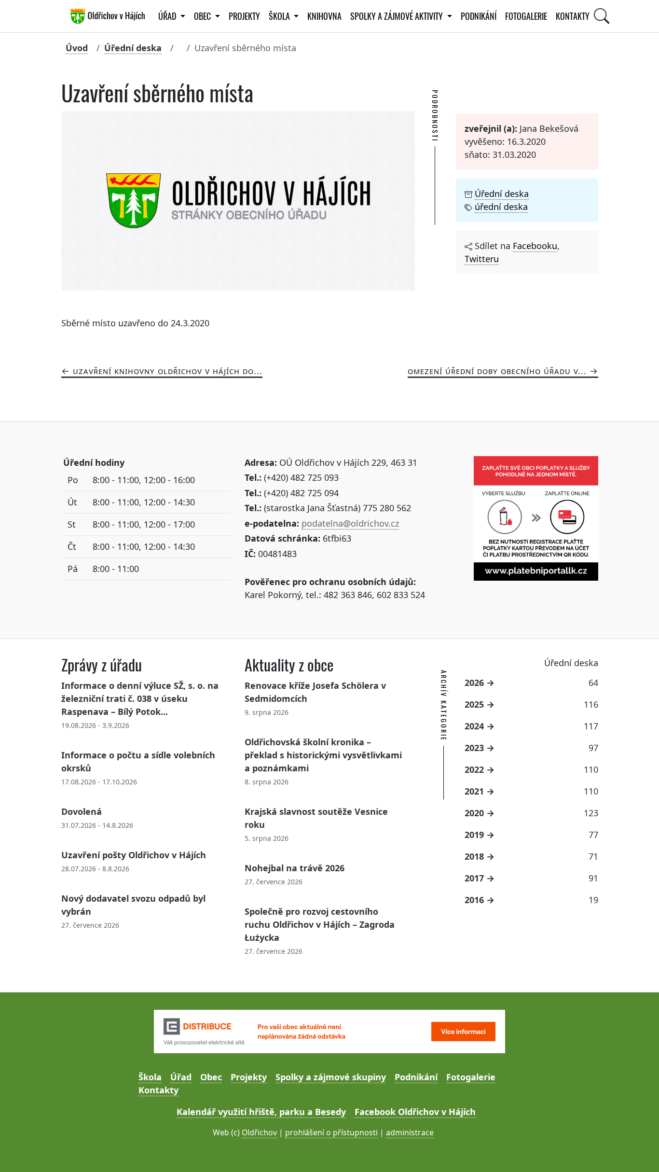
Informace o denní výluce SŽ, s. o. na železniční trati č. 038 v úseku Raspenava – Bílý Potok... (140, 698)
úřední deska (501, 206)
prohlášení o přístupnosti (331, 1132)
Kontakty (573, 16)
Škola (150, 1077)
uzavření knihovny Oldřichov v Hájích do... (167, 371)
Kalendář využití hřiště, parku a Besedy (261, 1111)
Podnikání (478, 16)
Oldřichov (259, 1132)
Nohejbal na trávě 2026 (294, 868)
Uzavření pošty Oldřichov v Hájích (133, 855)
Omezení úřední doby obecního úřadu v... (497, 371)
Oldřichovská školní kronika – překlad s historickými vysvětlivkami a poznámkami (323, 755)
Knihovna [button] (324, 16)
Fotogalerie (526, 16)
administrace (410, 1132)
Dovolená (81, 811)
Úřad (181, 1077)
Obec (211, 1077)
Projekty (244, 16)
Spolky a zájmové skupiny (330, 1077)
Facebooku (535, 245)
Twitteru (482, 259)
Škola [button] (280, 16)
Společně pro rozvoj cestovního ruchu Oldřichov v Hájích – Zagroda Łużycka (320, 924)
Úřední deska (133, 48)
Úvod (77, 48)
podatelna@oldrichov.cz (350, 523)
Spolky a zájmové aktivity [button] (397, 16)
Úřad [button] (168, 16)
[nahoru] (637, 1150)
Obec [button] (203, 16)
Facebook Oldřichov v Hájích (415, 1111)
